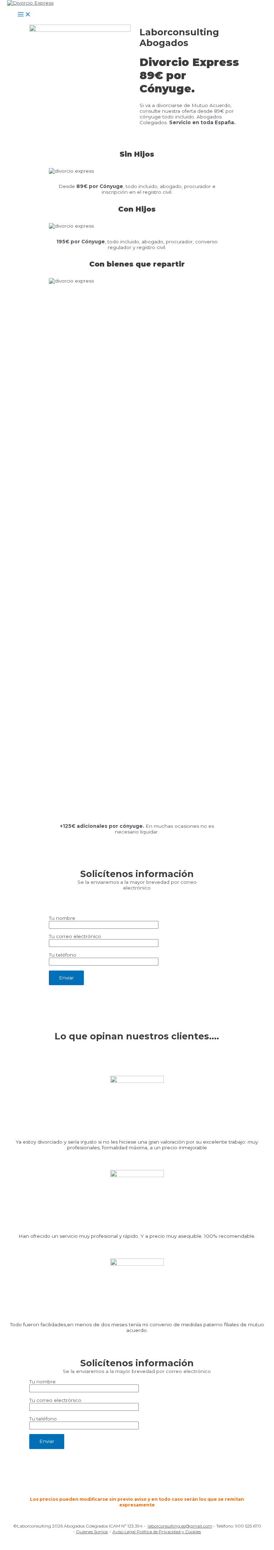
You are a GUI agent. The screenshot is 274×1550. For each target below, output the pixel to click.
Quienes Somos (92, 1531)
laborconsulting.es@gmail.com (180, 1526)
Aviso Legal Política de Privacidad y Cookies (156, 1531)
